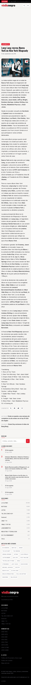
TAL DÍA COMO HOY (7, 616)
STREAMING (5, 564)
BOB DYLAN (5, 570)
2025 (4, 634)
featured (3, 618)
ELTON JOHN (14, 570)
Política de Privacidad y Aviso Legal (11, 658)
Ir (27, 441)
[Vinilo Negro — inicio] (8, 5)
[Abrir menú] (28, 5)
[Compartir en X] (10, 408)
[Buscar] (24, 5)
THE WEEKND (16, 551)
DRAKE (21, 547)
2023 (4, 639)
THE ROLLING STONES (8, 560)
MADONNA (5, 577)
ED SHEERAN (5, 547)
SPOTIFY (17, 567)
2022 (4, 642)
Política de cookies (6, 660)
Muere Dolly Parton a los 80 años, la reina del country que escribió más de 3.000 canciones (17, 477)
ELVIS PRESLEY (25, 554)
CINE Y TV (4, 621)
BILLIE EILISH (14, 577)
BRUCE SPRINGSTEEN (8, 574)
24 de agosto (9, 492)
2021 (4, 645)
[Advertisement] (15, 24)
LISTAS (3, 613)
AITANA (16, 554)
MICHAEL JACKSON (7, 567)
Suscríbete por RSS (7, 599)
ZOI (28, 677)
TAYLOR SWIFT (6, 551)
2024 (4, 637)
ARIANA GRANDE (6, 554)
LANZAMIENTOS (5, 44)
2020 (5, 647)
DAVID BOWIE (24, 564)
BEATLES (14, 547)
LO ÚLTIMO (4, 608)
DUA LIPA (15, 557)
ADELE (18, 560)
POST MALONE (24, 557)
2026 (4, 631)
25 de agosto (9, 485)
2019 (5, 650)
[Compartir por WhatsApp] (18, 408)
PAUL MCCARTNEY (21, 574)
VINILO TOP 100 (6, 624)
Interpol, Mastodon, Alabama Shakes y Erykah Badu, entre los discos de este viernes (17, 458)
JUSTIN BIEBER (6, 557)
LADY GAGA (14, 564)
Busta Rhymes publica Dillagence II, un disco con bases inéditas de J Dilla (17, 468)
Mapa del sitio (5, 663)
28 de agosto (9, 450)
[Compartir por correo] (22, 408)
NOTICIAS (4, 610)
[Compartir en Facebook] (14, 408)
